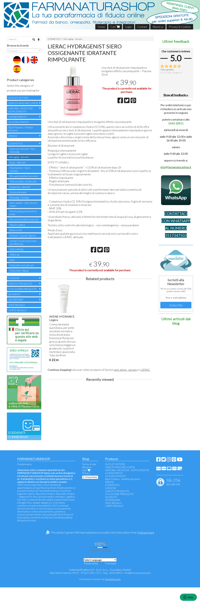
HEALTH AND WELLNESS (23, 102)
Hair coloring (16, 249)
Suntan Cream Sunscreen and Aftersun (23, 242)
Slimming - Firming (19, 197)
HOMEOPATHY (17, 116)
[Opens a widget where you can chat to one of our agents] (188, 597)
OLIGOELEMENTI (18, 122)
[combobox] (24, 50)
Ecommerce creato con (100, 579)
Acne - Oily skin (18, 162)
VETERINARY (15, 299)
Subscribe (175, 305)
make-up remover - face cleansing (22, 150)
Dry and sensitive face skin (24, 176)
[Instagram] (169, 460)
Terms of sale (89, 464)
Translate (110, 563)
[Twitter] (163, 460)
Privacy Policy (91, 477)
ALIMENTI (14, 294)
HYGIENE (14, 278)
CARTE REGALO (17, 310)
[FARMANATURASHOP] (100, 15)
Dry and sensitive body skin (24, 219)
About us (158, 26)
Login (128, 26)
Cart (113, 26)
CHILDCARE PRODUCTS (22, 288)
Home (101, 26)
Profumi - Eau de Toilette (23, 235)
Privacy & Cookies (180, 26)
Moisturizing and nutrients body (23, 213)
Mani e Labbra (17, 224)
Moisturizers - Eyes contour (20, 169)
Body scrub (16, 230)
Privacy (86, 473)
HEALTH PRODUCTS (20, 283)
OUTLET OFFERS (18, 97)
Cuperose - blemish (20, 186)
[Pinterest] (174, 460)
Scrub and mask (18, 192)
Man (12, 259)
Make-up (14, 254)
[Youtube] (179, 460)
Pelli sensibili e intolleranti (23, 181)
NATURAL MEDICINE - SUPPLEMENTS (21, 110)
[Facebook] (158, 460)
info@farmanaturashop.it (138, 572)
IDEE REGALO (16, 304)
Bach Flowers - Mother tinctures (20, 129)
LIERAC (145, 369)
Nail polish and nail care (22, 265)
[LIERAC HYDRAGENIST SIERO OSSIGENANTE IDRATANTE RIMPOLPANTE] (73, 91)
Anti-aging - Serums (72, 39)
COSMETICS (54, 39)
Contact (142, 26)
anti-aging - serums (125, 369)
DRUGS (12, 135)
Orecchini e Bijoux (19, 270)
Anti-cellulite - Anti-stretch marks (23, 204)
